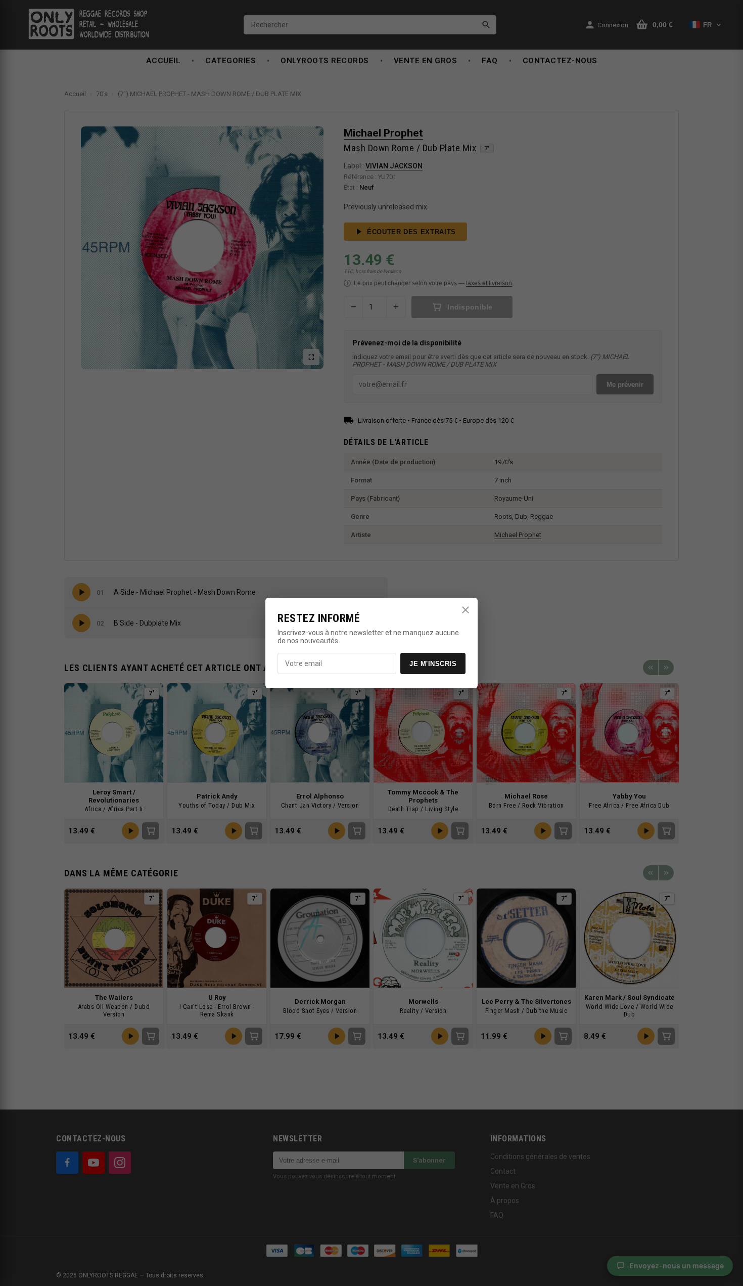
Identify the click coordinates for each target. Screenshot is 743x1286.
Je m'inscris (432, 664)
